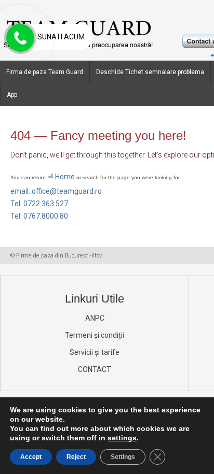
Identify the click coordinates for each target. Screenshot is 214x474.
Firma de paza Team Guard (44, 72)
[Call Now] (19, 38)
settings (122, 438)
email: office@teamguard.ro (56, 191)
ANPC (94, 318)
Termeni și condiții (94, 335)
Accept (31, 457)
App (12, 94)
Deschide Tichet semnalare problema (150, 72)
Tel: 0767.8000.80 (39, 216)
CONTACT (94, 369)
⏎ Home (61, 177)
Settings (123, 457)
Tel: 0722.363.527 (39, 203)
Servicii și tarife (94, 352)
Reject (76, 457)
